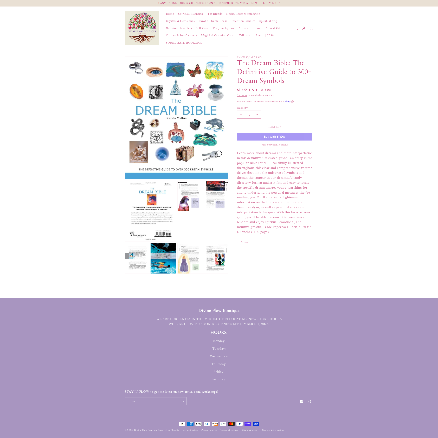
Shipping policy (250, 430)
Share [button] (245, 242)
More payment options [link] (275, 144)
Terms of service (229, 430)
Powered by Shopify (168, 430)
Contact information (273, 430)
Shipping (242, 95)
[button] (296, 28)
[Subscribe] (182, 401)
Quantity (242, 107)
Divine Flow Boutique (145, 430)
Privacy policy (209, 430)
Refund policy (190, 430)
